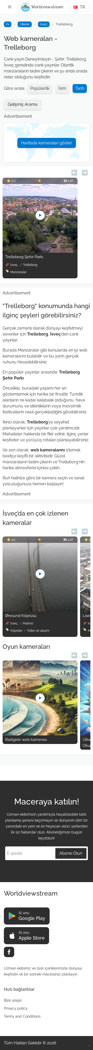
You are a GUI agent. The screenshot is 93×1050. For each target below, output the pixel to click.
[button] (74, 172)
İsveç (44, 24)
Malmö (28, 623)
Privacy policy (16, 1008)
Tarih (79, 88)
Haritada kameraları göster (46, 142)
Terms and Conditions (22, 1016)
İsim (62, 88)
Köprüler (16, 630)
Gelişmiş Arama (22, 104)
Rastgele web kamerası (26, 739)
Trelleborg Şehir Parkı (24, 257)
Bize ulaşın (13, 1000)
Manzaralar (18, 272)
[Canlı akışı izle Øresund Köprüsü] (40, 610)
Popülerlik (39, 88)
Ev (7, 24)
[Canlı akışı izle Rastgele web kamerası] (40, 734)
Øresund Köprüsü (20, 615)
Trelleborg (30, 265)
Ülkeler (25, 24)
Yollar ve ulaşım (38, 630)
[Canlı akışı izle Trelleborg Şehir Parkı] (40, 251)
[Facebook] (9, 952)
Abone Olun (70, 853)
